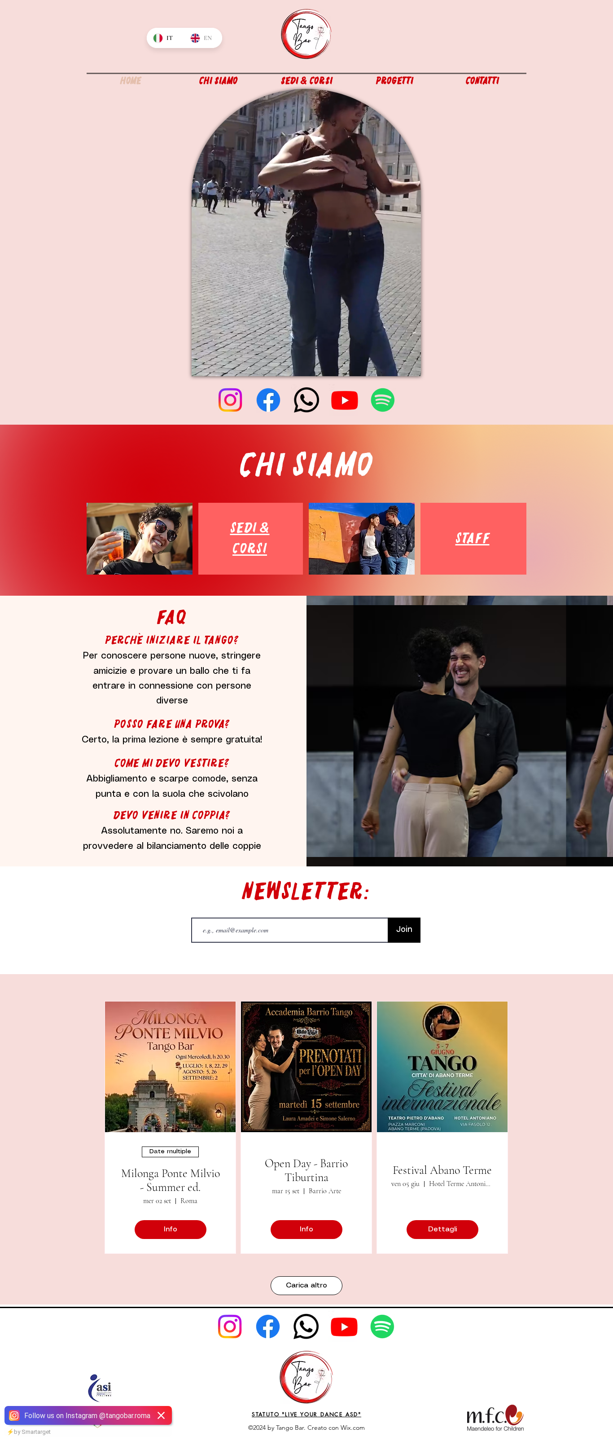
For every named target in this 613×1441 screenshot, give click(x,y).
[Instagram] (230, 400)
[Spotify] (382, 400)
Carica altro (306, 1285)
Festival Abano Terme (442, 1170)
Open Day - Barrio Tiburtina (306, 1170)
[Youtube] (344, 400)
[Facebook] (268, 400)
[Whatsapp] (306, 400)
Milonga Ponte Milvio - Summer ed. (170, 1180)
